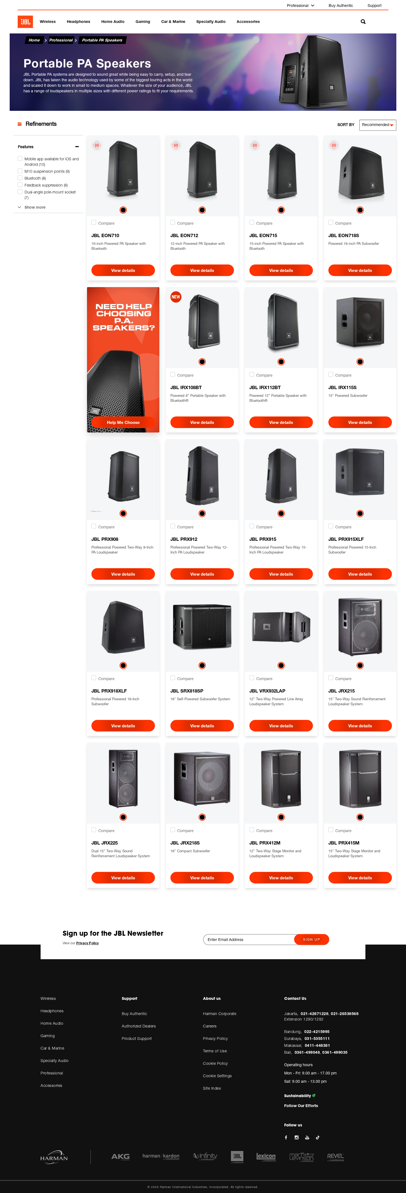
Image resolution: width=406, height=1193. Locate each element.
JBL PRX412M (264, 843)
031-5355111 (317, 1038)
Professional (298, 5)
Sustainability (298, 1095)
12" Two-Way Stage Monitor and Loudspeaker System (275, 853)
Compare (106, 223)
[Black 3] (360, 363)
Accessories (248, 21)
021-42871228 (314, 1013)
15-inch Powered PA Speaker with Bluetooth (276, 246)
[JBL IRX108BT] (202, 323)
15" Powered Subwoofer (347, 395)
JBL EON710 (105, 235)
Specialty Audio (211, 21)
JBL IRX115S (342, 387)
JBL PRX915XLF (346, 539)
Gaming (143, 21)
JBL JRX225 (104, 843)
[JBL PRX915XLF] (360, 475)
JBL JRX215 (341, 691)
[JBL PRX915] (281, 475)
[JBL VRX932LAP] (281, 627)
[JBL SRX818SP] (202, 627)
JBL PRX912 (183, 539)
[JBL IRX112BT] (281, 323)
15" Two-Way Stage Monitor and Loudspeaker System (354, 853)
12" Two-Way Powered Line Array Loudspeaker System (276, 701)
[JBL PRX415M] (360, 779)
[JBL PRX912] (202, 475)
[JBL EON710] (123, 171)
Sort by (346, 124)
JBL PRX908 (104, 539)
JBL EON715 (263, 235)
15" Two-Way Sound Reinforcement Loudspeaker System (357, 701)
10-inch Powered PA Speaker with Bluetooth (118, 246)
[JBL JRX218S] (202, 779)
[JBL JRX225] (123, 779)
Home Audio (113, 21)
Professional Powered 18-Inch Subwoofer (115, 701)
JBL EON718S (343, 235)
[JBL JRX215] (360, 627)
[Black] (123, 211)
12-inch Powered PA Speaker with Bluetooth (197, 246)
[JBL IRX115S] (360, 323)
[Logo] (26, 22)
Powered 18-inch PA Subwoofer (353, 243)
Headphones (78, 21)
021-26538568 (344, 1013)
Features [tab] (25, 146)
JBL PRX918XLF (109, 691)
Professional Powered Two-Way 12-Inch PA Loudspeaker (199, 549)
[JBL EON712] (202, 171)
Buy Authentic (341, 5)
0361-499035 (335, 1052)
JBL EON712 (184, 235)
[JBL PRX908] (123, 475)
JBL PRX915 (262, 539)
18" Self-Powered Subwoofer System (200, 699)
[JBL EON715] (281, 171)
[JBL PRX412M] (281, 779)
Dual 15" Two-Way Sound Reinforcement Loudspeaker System (120, 853)
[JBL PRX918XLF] (123, 627)
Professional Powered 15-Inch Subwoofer (352, 549)
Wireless (48, 21)
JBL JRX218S (185, 843)
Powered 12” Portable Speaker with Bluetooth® (278, 398)
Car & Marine (173, 21)
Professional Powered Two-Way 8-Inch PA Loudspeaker (122, 549)
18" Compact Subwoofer (190, 851)
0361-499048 (307, 1052)
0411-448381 (317, 1045)
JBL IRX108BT (186, 387)
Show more (35, 207)
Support (374, 5)
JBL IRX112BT (265, 387)
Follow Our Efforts (301, 1105)
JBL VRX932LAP (267, 691)
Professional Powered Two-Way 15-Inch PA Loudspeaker (278, 549)
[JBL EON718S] (360, 171)
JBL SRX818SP (186, 691)
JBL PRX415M (343, 843)
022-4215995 (317, 1031)
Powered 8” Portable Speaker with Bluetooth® (198, 398)
